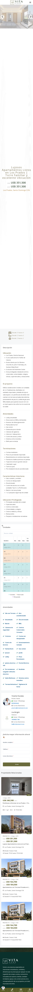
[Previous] (2, 16)
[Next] (30, 16)
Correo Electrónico (8, 756)
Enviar (17, 764)
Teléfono (5, 749)
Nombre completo (8, 742)
